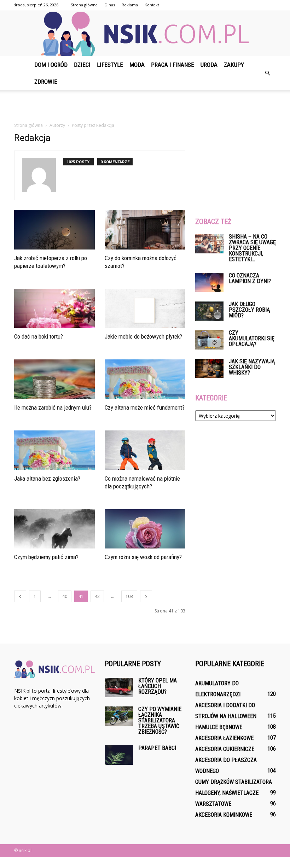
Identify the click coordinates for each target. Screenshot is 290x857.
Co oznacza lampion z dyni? (250, 278)
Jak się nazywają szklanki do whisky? (252, 367)
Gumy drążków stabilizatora (233, 782)
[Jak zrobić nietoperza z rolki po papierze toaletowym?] (54, 230)
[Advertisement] (145, 105)
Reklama (130, 4)
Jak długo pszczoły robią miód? (249, 310)
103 (129, 596)
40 (64, 596)
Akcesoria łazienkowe (224, 738)
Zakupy (234, 64)
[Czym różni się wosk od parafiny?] (145, 529)
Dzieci (82, 64)
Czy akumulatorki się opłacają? (251, 338)
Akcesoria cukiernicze (224, 749)
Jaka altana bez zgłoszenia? (47, 478)
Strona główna (84, 4)
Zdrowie (45, 81)
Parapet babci (157, 748)
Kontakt (152, 4)
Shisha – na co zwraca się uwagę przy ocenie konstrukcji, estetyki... (252, 248)
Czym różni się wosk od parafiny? (143, 556)
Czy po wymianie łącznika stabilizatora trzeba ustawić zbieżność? (159, 720)
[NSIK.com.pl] (145, 34)
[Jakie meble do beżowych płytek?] (145, 308)
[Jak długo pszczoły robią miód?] (209, 311)
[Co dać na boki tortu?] (54, 308)
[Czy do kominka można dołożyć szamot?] (145, 230)
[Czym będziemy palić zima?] (54, 529)
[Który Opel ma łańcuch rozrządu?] (119, 687)
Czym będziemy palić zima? (46, 556)
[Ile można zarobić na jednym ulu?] (54, 379)
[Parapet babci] (119, 755)
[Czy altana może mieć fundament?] (145, 379)
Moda (137, 64)
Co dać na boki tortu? (38, 336)
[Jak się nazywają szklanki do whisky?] (209, 368)
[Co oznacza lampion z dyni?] (209, 282)
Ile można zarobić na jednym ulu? (53, 407)
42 (97, 596)
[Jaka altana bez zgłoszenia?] (54, 450)
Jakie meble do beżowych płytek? (143, 336)
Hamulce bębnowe (218, 727)
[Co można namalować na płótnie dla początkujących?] (145, 450)
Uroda (209, 64)
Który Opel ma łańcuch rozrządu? (157, 686)
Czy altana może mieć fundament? (145, 407)
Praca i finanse (172, 64)
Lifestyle (110, 64)
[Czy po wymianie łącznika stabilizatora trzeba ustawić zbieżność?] (119, 716)
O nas (109, 4)
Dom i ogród (51, 64)
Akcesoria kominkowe (223, 814)
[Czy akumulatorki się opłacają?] (209, 340)
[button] (267, 73)
